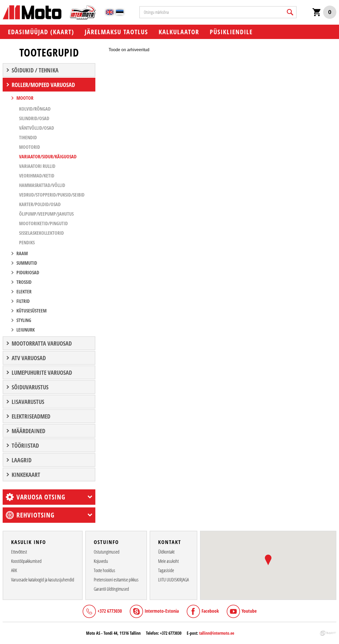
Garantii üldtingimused (111, 588)
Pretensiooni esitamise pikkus (116, 579)
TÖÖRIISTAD (25, 445)
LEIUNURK (25, 330)
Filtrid (23, 301)
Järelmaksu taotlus (116, 31)
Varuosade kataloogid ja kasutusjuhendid (42, 579)
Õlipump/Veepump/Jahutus (46, 214)
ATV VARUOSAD (29, 358)
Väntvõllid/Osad (36, 128)
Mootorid (29, 147)
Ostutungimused (106, 551)
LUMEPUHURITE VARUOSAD (42, 372)
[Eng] (109, 12)
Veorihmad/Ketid (36, 175)
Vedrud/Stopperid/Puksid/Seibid (51, 195)
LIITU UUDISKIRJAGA (173, 579)
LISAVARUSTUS (28, 402)
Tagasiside (166, 570)
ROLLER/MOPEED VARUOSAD (43, 85)
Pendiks (27, 242)
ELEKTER (24, 291)
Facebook (210, 611)
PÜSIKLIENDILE (231, 31)
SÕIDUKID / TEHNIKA (35, 70)
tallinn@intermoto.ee (216, 633)
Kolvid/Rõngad (35, 109)
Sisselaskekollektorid (41, 233)
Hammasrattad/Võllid (42, 185)
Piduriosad (27, 272)
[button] (268, 560)
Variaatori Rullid (37, 166)
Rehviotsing (35, 514)
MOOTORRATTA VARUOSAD (42, 343)
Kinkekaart (26, 474)
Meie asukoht (168, 561)
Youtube (249, 611)
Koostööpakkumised (26, 561)
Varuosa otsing (40, 496)
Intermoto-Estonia (162, 611)
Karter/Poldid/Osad (40, 204)
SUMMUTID (26, 263)
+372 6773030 (109, 611)
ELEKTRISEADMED (31, 416)
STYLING (23, 320)
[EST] (119, 12)
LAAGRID (22, 460)
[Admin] (1, 3)
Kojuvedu (101, 561)
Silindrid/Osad (34, 118)
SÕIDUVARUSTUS (30, 387)
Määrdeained (28, 431)
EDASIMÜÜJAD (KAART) (41, 31)
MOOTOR (24, 98)
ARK (14, 570)
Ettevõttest (19, 551)
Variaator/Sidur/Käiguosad (48, 156)
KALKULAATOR (179, 31)
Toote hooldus (104, 570)
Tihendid (28, 137)
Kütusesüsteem (31, 310)
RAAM (22, 253)
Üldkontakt (166, 551)
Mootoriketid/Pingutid (43, 223)
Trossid (24, 282)
